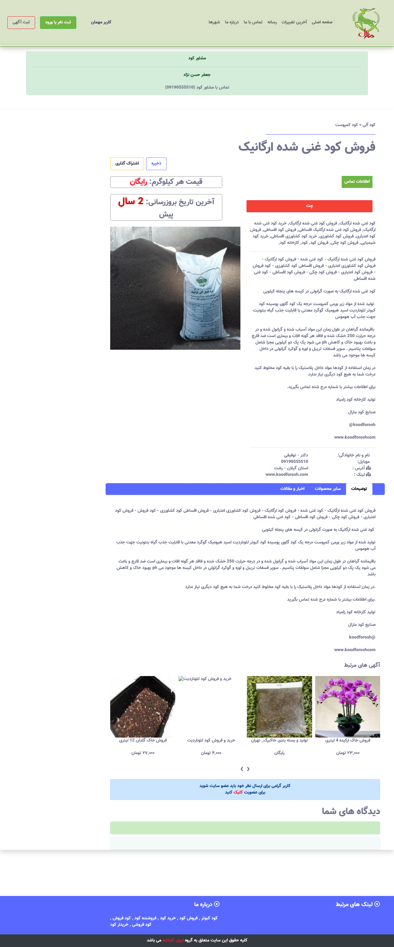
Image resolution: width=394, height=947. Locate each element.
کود (305, 243)
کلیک (238, 792)
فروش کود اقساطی (279, 230)
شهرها (214, 22)
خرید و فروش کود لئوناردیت (143, 740)
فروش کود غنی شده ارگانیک (313, 223)
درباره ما (232, 22)
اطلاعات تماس (357, 181)
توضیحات (359, 489)
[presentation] (241, 769)
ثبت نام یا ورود (58, 22)
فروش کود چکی (344, 243)
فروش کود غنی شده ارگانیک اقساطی (330, 230)
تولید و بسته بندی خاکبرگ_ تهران (211, 740)
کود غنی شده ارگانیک (358, 223)
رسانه (272, 22)
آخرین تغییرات (294, 22)
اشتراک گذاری (127, 163)
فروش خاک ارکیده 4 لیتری (279, 740)
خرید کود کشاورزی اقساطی (294, 236)
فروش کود (319, 243)
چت (309, 206)
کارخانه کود (289, 243)
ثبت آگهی (21, 22)
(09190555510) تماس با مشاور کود (197, 87)
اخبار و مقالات (292, 489)
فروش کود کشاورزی (337, 236)
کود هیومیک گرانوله (348, 740)
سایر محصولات (328, 489)
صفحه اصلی (320, 22)
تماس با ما (253, 22)
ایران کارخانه (173, 940)
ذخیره (156, 163)
